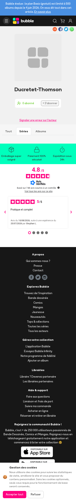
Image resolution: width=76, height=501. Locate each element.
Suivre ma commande (38, 406)
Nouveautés (38, 316)
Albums (41, 131)
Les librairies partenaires (38, 381)
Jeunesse (38, 312)
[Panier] (62, 20)
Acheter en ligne (38, 411)
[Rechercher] (54, 20)
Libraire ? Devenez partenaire (38, 376)
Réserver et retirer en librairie (38, 415)
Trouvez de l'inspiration (38, 293)
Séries (23, 131)
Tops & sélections (38, 321)
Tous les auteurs (38, 331)
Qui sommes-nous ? (38, 261)
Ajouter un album (38, 360)
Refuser (36, 494)
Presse (38, 265)
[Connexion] (70, 20)
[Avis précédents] (4, 212)
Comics (38, 302)
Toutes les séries (38, 326)
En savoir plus (42, 11)
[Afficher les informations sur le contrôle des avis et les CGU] (58, 187)
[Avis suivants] (71, 212)
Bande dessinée (38, 298)
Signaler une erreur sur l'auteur (38, 120)
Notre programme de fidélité (38, 356)
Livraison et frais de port (38, 401)
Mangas (38, 307)
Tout (8, 131)
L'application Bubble (38, 346)
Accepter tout (14, 494)
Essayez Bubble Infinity (38, 351)
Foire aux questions (38, 396)
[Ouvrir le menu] (6, 20)
